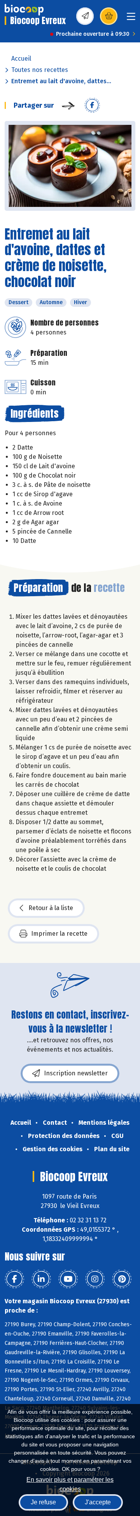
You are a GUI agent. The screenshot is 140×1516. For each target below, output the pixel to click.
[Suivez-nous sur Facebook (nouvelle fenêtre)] (14, 1279)
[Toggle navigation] (131, 19)
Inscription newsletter (76, 1073)
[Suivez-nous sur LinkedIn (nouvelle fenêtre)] (41, 1279)
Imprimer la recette (59, 933)
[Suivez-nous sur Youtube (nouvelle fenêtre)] (68, 1279)
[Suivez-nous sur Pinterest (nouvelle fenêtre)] (121, 1279)
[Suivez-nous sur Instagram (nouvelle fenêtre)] (95, 1279)
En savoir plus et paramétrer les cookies (70, 1483)
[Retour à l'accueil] (24, 10)
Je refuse (43, 1502)
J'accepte (98, 1502)
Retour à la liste (50, 908)
